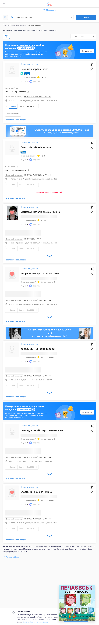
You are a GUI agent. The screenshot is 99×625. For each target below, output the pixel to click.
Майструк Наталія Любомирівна (40, 211)
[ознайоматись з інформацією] (31, 250)
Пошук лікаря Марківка (18, 25)
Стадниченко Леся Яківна (36, 498)
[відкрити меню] (95, 4)
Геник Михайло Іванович (36, 147)
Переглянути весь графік (15, 120)
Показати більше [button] (13, 571)
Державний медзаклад (14, 97)
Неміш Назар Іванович (35, 69)
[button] (92, 69)
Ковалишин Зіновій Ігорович (38, 355)
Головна (6, 25)
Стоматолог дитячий (29, 64)
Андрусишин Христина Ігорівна (40, 280)
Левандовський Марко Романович (42, 437)
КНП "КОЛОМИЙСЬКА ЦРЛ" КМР (37, 96)
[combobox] (42, 17)
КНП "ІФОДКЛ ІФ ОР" (32, 239)
